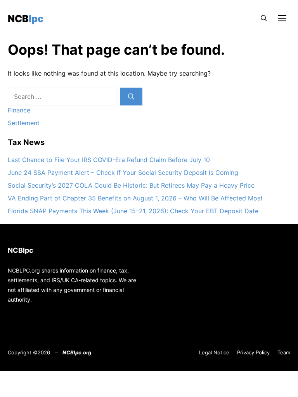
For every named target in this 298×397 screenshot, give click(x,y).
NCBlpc (25, 18)
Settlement (24, 123)
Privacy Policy (253, 352)
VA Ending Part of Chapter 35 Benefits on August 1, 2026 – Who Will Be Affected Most (135, 198)
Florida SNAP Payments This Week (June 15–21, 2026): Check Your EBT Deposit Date (133, 211)
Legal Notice (214, 352)
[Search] (131, 96)
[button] (264, 18)
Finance (19, 110)
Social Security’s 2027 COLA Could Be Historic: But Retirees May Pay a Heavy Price (131, 185)
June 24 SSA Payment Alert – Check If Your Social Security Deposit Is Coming (123, 172)
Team (283, 352)
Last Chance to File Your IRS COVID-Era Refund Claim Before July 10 (109, 160)
